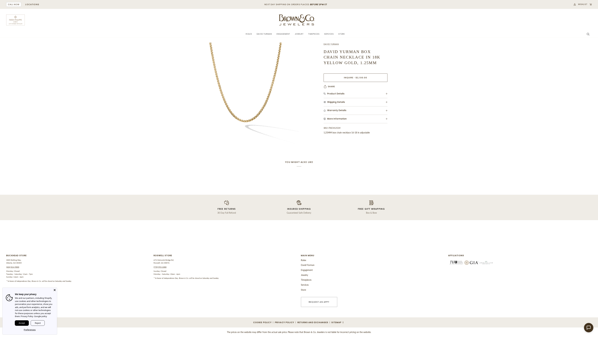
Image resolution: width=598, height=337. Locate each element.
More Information (337, 118)
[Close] (54, 290)
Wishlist (582, 4)
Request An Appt (319, 301)
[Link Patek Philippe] (15, 20)
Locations (32, 4)
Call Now (13, 4)
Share (331, 86)
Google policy (40, 316)
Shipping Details (336, 102)
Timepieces (306, 279)
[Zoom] (245, 96)
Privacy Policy (27, 316)
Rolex (303, 260)
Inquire (355, 77)
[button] (248, 34)
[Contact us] (588, 327)
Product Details (335, 93)
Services (305, 284)
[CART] (589, 4)
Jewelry (304, 275)
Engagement (307, 270)
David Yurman (331, 44)
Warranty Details (336, 110)
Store (303, 289)
